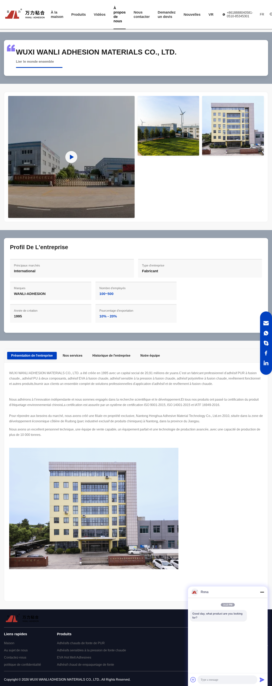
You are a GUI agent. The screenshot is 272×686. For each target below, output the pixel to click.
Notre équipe (150, 355)
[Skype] (266, 343)
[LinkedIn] (266, 363)
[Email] (266, 323)
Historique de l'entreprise (111, 355)
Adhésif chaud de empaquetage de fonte (85, 664)
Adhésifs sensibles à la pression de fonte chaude (91, 650)
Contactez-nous (15, 657)
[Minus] (262, 592)
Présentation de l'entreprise (32, 355)
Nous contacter (142, 14)
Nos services (72, 355)
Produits (78, 15)
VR (210, 15)
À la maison (57, 14)
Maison (9, 643)
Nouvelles (192, 15)
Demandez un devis (167, 14)
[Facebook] (266, 353)
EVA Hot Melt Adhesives (74, 657)
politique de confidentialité (22, 664)
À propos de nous (119, 14)
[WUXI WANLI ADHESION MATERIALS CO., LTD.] (25, 14)
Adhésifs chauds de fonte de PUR (81, 643)
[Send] (262, 679)
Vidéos (100, 15)
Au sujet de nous (16, 650)
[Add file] (193, 679)
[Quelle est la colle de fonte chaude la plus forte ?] (71, 157)
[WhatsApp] (266, 333)
